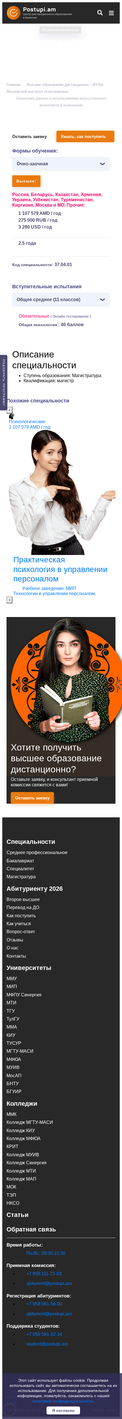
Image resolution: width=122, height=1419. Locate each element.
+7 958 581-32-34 (44, 1334)
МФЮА (14, 1059)
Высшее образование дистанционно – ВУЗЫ (65, 85)
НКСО (13, 1203)
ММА (12, 1027)
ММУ (12, 978)
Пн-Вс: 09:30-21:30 (46, 1253)
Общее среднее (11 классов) (48, 299)
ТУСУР (14, 1043)
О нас (12, 947)
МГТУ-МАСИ (20, 1051)
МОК (11, 1186)
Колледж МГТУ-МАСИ (30, 1122)
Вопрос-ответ (21, 931)
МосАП (14, 1075)
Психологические (60, 30)
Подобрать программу (3, 382)
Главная (13, 85)
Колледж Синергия (27, 1162)
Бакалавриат (20, 860)
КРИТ (12, 1146)
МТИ (11, 1002)
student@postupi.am (47, 1344)
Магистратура (21, 876)
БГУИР (14, 1091)
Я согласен (63, 1410)
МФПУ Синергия (24, 994)
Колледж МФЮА (24, 1138)
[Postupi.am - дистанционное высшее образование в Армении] (42, 13)
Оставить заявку (29, 136)
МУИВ (13, 1067)
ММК (11, 1114)
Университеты (29, 967)
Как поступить (21, 915)
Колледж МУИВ (23, 1154)
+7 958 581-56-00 (44, 1303)
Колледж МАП (21, 1179)
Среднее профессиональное (37, 852)
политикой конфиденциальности (62, 1401)
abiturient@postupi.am (49, 1283)
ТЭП (11, 1195)
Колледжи (22, 1103)
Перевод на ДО (23, 907)
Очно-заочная (32, 163)
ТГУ (11, 1011)
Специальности (31, 841)
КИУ (11, 1035)
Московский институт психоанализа (37, 91)
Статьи (18, 1214)
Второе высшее (23, 899)
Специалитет (20, 868)
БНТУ (13, 1083)
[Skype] (10, 1353)
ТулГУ (13, 1019)
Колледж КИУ (21, 1130)
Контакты (16, 956)
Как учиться (19, 923)
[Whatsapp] (21, 1353)
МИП (12, 986)
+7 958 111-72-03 (44, 1273)
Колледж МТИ (21, 1171)
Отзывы (15, 939)
